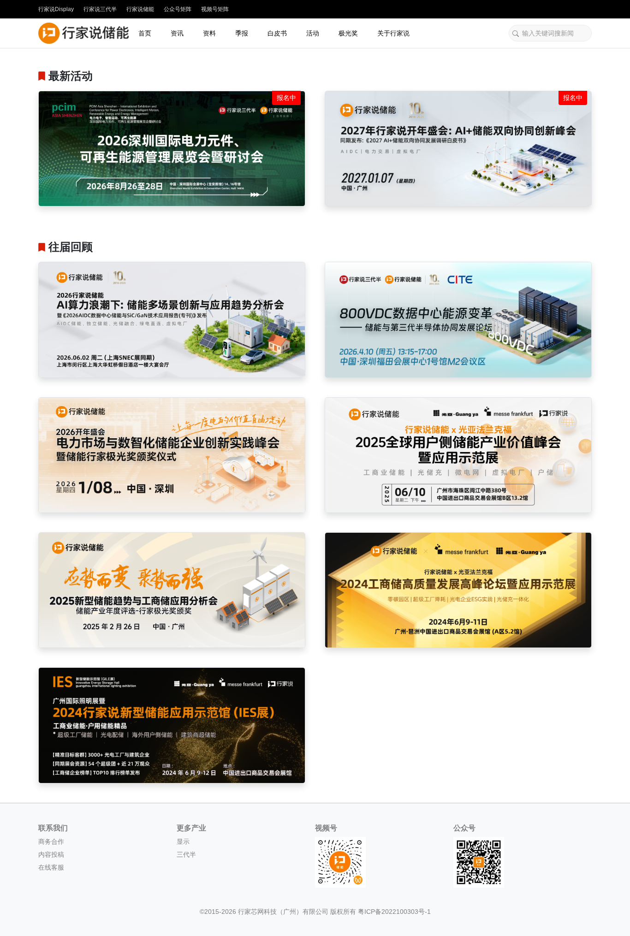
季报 (241, 33)
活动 (312, 33)
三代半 (186, 854)
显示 (183, 841)
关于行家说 (393, 33)
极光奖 (348, 33)
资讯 (177, 33)
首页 (144, 33)
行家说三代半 (100, 9)
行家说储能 (140, 9)
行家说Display (56, 9)
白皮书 (277, 33)
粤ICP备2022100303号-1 (394, 911)
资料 (209, 33)
